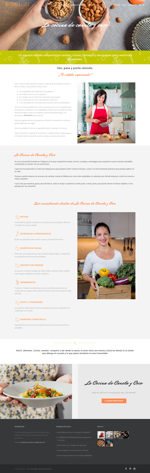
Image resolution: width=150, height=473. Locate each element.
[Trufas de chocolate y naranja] (125, 435)
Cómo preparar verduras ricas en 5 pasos (72, 450)
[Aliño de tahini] (109, 435)
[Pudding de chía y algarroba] (109, 443)
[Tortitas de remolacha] (101, 435)
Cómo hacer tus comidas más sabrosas (71, 445)
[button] (143, 4)
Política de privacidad (44, 469)
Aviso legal (34, 469)
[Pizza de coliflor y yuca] (117, 435)
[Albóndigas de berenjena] (101, 443)
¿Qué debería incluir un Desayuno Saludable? (73, 432)
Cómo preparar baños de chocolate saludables (74, 455)
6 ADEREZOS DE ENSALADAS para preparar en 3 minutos (74, 438)
